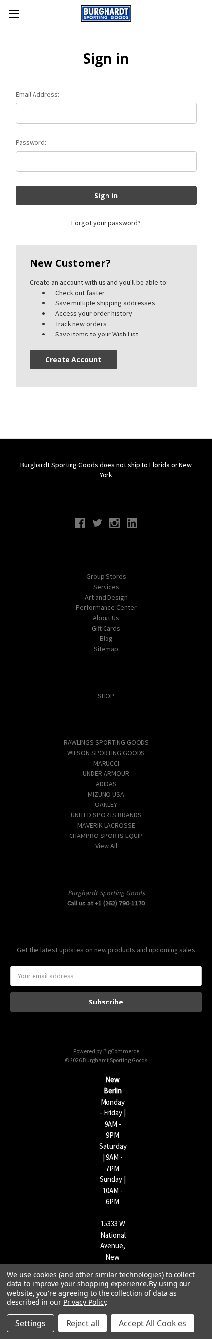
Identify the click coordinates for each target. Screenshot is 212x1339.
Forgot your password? (106, 222)
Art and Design (106, 597)
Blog (106, 638)
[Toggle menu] (13, 13)
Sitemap (106, 648)
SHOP (106, 695)
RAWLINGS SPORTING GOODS (106, 742)
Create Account (73, 359)
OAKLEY (106, 804)
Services (106, 586)
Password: (31, 142)
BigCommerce (121, 1051)
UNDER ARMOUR (106, 773)
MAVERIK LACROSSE (106, 825)
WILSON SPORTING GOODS (106, 752)
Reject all (82, 1323)
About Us (106, 617)
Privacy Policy (84, 1301)
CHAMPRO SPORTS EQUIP (106, 835)
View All (106, 845)
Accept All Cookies (152, 1323)
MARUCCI (106, 763)
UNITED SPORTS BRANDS (106, 814)
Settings (30, 1323)
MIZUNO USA (106, 794)
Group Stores (106, 576)
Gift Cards (106, 628)
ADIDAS (106, 783)
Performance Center (106, 607)
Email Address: (37, 94)
